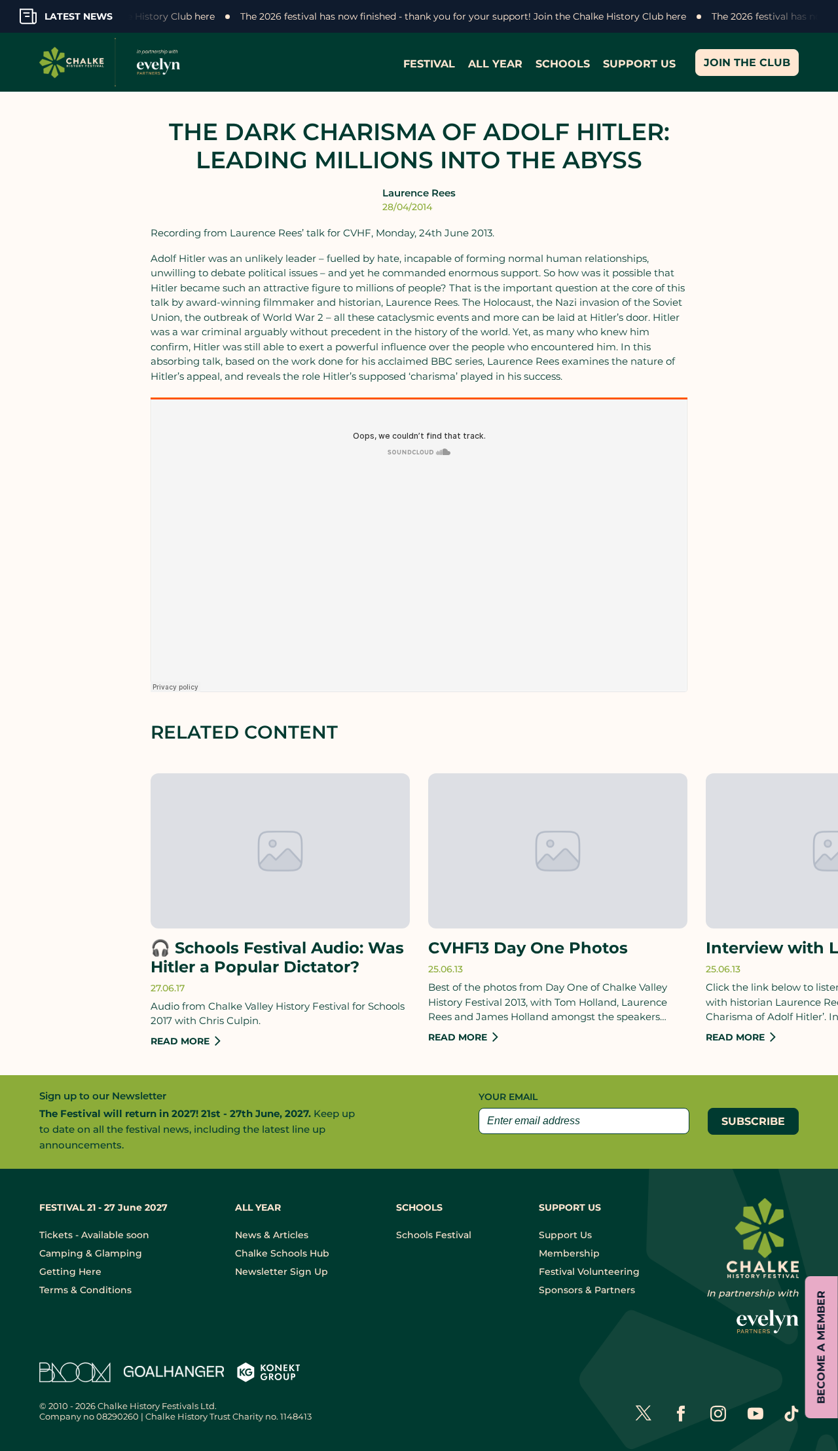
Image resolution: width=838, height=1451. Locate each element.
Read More (180, 1041)
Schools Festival (433, 1235)
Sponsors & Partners (587, 1290)
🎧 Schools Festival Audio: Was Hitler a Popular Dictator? (277, 957)
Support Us (565, 1235)
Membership (569, 1253)
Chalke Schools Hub (282, 1253)
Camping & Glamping (90, 1253)
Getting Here (70, 1271)
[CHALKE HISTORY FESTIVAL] (113, 62)
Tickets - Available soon (94, 1235)
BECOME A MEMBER (821, 1347)
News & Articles (271, 1235)
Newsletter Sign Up (281, 1271)
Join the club (747, 62)
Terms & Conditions (85, 1290)
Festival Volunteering (589, 1271)
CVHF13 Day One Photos (528, 948)
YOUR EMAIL (508, 1097)
